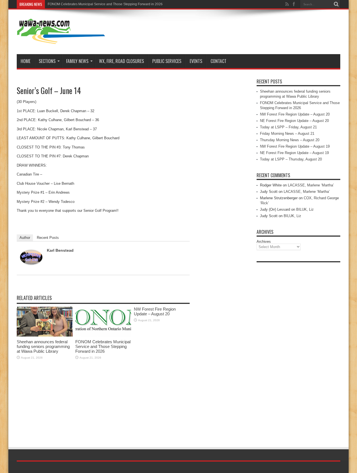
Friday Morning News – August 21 (287, 133)
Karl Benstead (60, 250)
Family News (77, 61)
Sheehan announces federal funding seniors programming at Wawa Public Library (43, 346)
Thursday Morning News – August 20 (289, 140)
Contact (218, 61)
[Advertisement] (298, 349)
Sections (47, 61)
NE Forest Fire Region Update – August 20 (294, 121)
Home (25, 61)
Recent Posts (48, 238)
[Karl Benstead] (31, 263)
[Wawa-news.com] (61, 40)
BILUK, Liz (305, 209)
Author (25, 238)
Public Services (166, 61)
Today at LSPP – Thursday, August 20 (291, 159)
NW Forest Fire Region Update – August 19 (295, 146)
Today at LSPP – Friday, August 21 (288, 127)
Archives (264, 241)
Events (196, 61)
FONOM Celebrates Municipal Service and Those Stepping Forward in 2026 (105, 4)
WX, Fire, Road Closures (121, 61)
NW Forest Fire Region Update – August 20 (155, 311)
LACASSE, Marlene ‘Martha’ (311, 185)
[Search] (336, 4)
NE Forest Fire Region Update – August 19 (294, 153)
